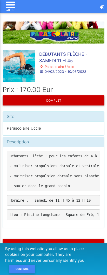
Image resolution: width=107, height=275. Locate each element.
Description (18, 141)
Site (10, 116)
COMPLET (53, 100)
